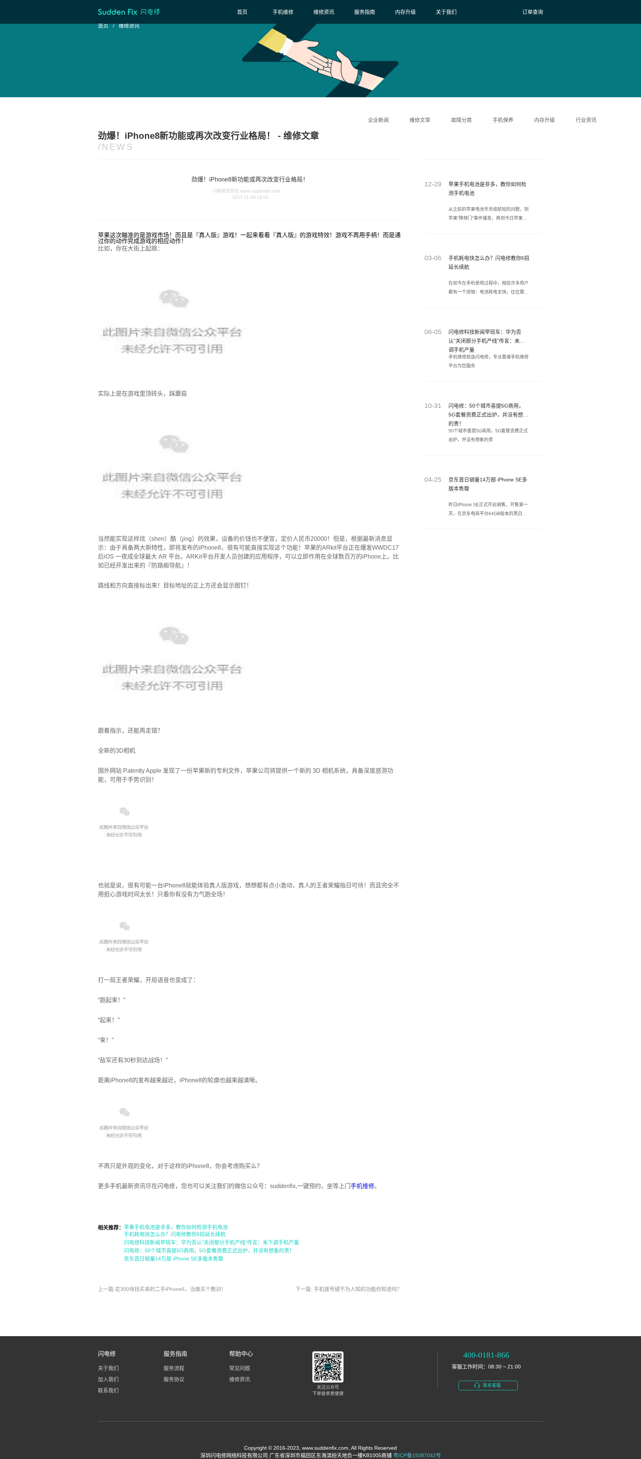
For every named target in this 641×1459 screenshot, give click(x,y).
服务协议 (174, 1379)
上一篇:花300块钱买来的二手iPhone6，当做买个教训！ (162, 1289)
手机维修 (283, 12)
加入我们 (108, 1379)
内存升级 (405, 12)
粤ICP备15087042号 (417, 1455)
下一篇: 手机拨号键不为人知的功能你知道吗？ (348, 1289)
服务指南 (364, 12)
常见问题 (239, 1368)
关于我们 (446, 12)
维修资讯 (323, 12)
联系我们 (108, 1390)
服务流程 (174, 1368)
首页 (242, 12)
